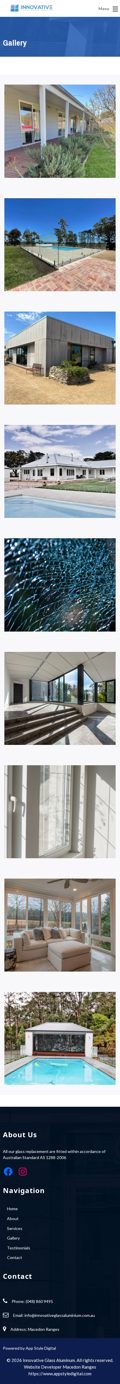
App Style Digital (41, 1348)
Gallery (13, 1237)
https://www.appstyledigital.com (60, 1373)
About (13, 1218)
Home (12, 1208)
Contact (14, 1257)
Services (14, 1228)
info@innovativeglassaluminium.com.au (59, 1315)
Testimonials (18, 1247)
